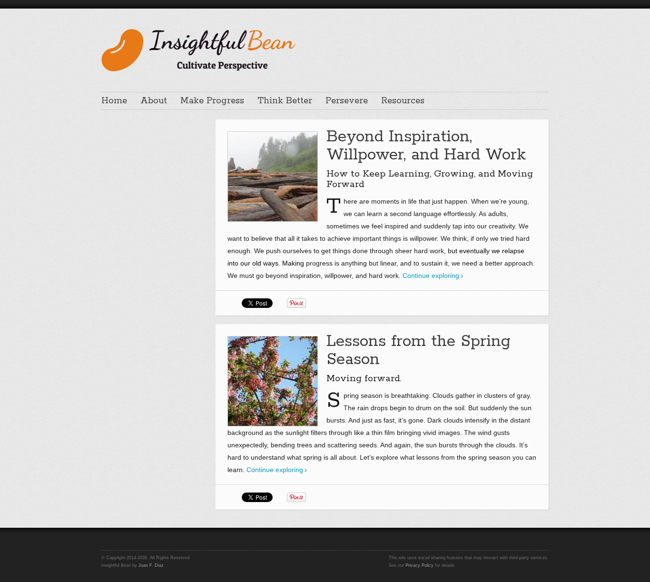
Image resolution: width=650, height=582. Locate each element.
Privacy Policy (419, 565)
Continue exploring (431, 275)
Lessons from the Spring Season (418, 350)
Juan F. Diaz (151, 565)
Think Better (284, 101)
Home (114, 101)
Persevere (346, 101)
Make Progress (212, 101)
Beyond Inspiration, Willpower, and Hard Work (426, 146)
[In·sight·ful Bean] (198, 49)
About (153, 101)
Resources (402, 101)
